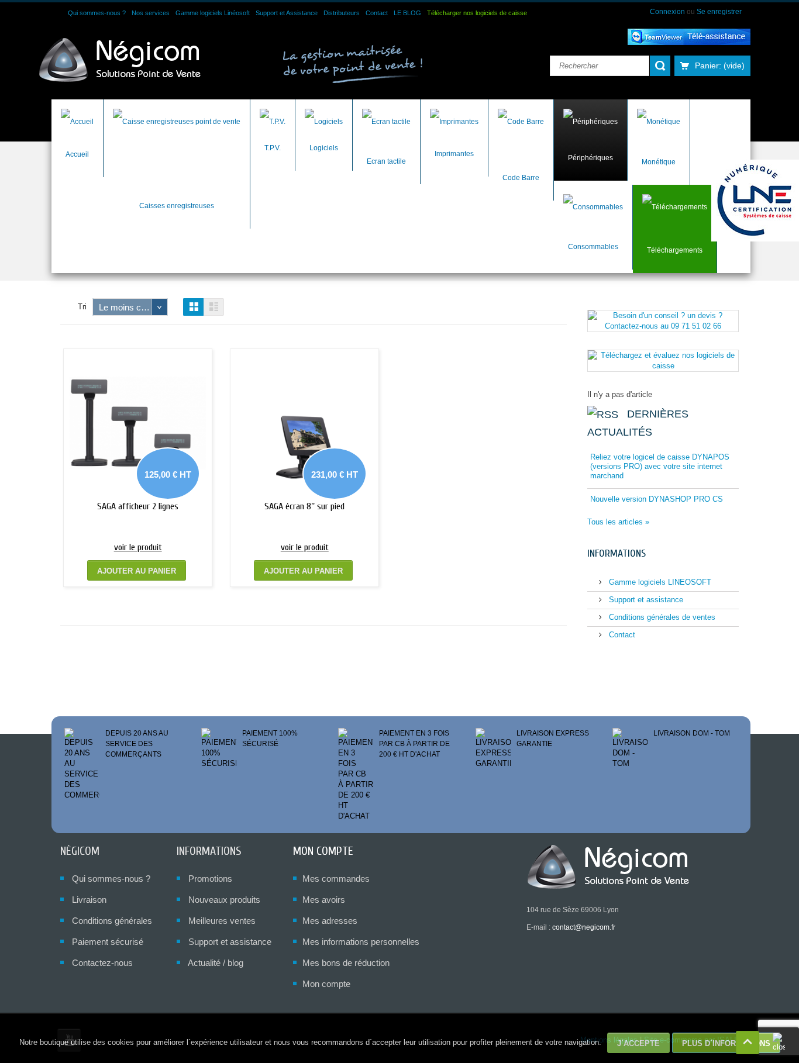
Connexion (668, 12)
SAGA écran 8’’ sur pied (304, 506)
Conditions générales (112, 921)
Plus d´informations (726, 1043)
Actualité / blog (215, 963)
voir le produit (138, 547)
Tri (82, 306)
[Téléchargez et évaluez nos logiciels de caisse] (663, 360)
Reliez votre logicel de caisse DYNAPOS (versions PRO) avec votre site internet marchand (659, 466)
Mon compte (323, 851)
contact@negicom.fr (583, 927)
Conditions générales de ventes (661, 617)
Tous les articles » (618, 521)
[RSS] (602, 414)
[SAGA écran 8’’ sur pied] (304, 423)
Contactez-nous (102, 963)
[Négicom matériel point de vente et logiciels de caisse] (120, 61)
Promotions (210, 878)
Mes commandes (336, 878)
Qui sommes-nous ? (97, 12)
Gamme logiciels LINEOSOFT (659, 582)
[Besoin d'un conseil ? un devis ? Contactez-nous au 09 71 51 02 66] (663, 320)
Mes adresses (329, 921)
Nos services (151, 12)
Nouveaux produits (224, 900)
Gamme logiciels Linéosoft (212, 12)
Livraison (89, 900)
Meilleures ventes (222, 921)
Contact (377, 12)
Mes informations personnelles (360, 942)
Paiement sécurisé (107, 942)
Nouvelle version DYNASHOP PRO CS (656, 499)
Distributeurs (341, 12)
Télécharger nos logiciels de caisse (477, 12)
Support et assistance (645, 599)
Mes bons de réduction (346, 963)
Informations (616, 553)
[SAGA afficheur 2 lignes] (138, 423)
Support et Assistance (287, 12)
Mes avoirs (323, 900)
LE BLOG (407, 12)
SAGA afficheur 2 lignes (137, 506)
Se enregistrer (719, 12)
